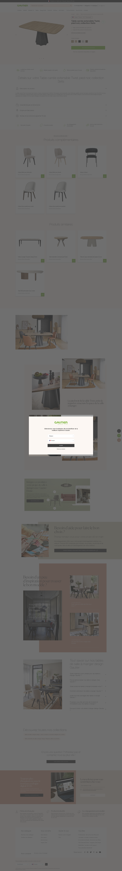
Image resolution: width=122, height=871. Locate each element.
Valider (61, 445)
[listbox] (61, 436)
